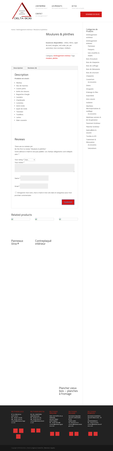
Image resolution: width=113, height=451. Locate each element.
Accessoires (92, 82)
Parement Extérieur (93, 123)
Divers (88, 85)
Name (17, 178)
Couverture (90, 79)
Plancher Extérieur (92, 127)
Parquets (91, 49)
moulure (49, 58)
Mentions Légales (49, 448)
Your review (19, 162)
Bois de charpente (92, 62)
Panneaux (91, 46)
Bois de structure (92, 73)
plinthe (55, 58)
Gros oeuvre (90, 99)
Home (13, 30)
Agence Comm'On (37, 448)
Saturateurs (92, 148)
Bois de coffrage (92, 66)
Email (17, 186)
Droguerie (89, 89)
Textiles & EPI (91, 136)
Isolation (89, 102)
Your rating (19, 160)
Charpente (90, 76)
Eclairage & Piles (92, 92)
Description (18, 68)
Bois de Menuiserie (93, 69)
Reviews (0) (32, 68)
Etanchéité (90, 96)
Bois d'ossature (91, 59)
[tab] (18, 68)
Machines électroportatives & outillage (93, 108)
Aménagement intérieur (24, 30)
